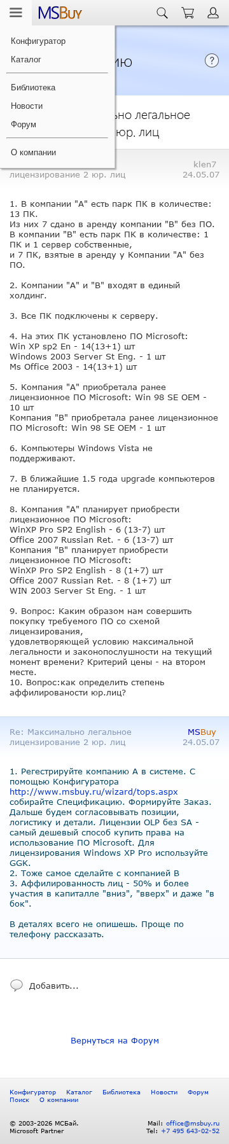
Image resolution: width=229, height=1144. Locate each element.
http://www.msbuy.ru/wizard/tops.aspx (94, 791)
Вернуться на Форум (115, 1040)
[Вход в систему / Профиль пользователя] (214, 12)
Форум (23, 124)
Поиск (19, 1099)
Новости (27, 106)
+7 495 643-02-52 (190, 1130)
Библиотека (33, 87)
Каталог (26, 59)
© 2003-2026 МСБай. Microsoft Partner (44, 1126)
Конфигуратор (38, 41)
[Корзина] (187, 12)
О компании (33, 152)
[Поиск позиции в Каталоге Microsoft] (162, 12)
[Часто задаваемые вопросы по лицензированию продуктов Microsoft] (211, 65)
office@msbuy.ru (192, 1123)
